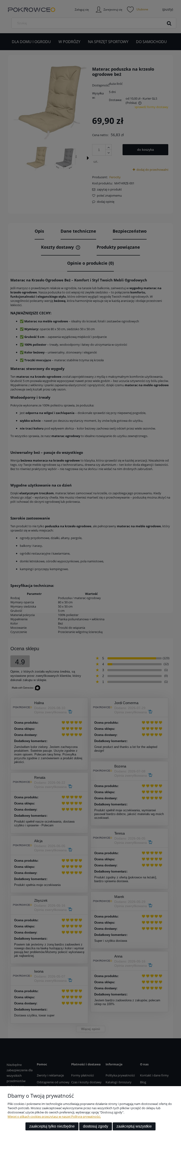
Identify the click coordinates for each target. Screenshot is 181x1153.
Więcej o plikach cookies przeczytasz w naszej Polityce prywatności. (54, 1116)
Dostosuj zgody (95, 1126)
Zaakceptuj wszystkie (134, 1126)
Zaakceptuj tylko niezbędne (52, 1126)
